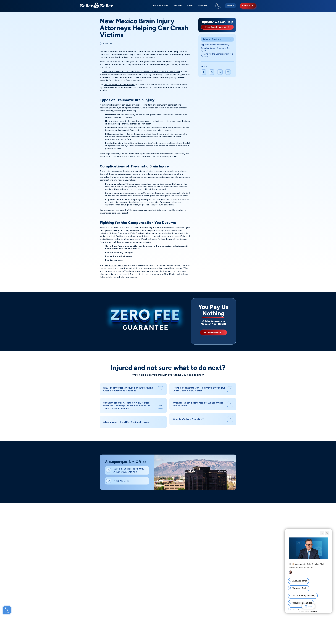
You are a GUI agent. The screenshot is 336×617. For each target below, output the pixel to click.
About (190, 5)
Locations (177, 5)
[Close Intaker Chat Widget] (327, 533)
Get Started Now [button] (212, 332)
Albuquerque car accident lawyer (119, 84)
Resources (203, 5)
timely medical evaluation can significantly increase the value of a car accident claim (141, 71)
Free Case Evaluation (216, 27)
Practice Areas (160, 5)
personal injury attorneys (115, 265)
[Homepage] (96, 5)
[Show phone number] (218, 6)
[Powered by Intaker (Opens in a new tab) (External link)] (314, 611)
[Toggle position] (322, 533)
